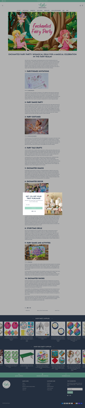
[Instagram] (33, 211)
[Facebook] (32, 211)
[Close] (61, 194)
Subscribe (34, 208)
